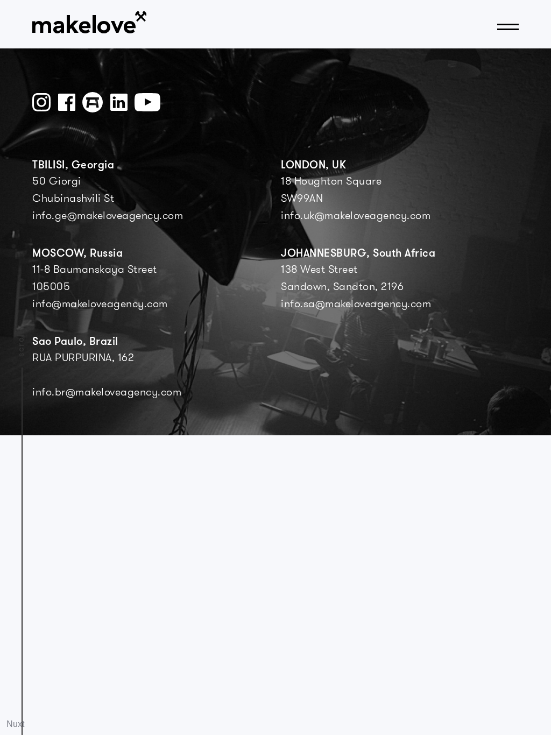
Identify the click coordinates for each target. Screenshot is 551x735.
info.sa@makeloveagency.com (356, 304)
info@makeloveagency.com (100, 304)
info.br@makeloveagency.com (106, 392)
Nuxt (15, 724)
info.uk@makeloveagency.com (355, 216)
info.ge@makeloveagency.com (107, 216)
